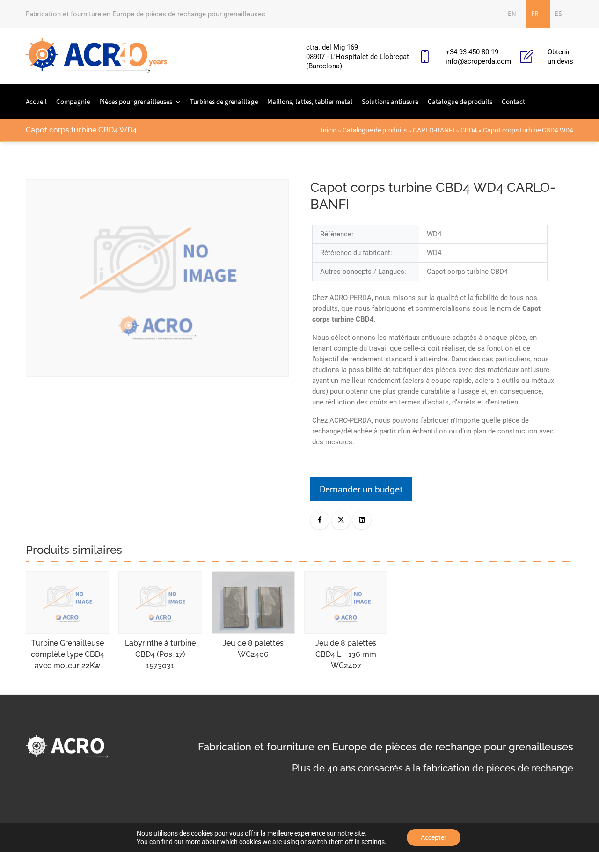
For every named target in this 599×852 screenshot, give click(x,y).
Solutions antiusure (390, 102)
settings (373, 841)
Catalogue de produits (460, 102)
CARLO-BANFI (433, 130)
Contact (513, 102)
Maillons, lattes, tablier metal (309, 102)
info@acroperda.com (478, 61)
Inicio (328, 130)
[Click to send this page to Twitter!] (340, 520)
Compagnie (73, 102)
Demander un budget (361, 489)
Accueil (36, 102)
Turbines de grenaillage (224, 102)
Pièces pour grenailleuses (135, 102)
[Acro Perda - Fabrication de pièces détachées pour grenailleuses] (97, 56)
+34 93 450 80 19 (472, 52)
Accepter (433, 837)
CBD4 (468, 130)
